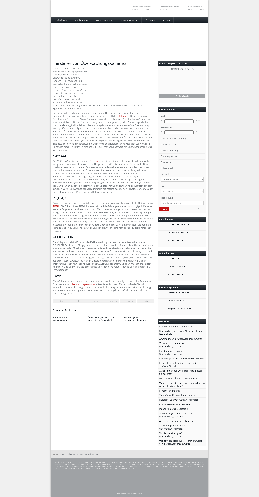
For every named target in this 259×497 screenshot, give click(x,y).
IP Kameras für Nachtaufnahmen (176, 326)
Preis (163, 116)
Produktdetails (182, 96)
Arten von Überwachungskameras (176, 421)
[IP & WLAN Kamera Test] (77, 8)
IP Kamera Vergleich (169, 390)
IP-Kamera (124, 116)
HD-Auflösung (170, 150)
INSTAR (56, 206)
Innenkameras (80, 19)
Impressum (121, 493)
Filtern (164, 209)
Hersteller (166, 174)
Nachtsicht (168, 168)
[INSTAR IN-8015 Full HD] (182, 82)
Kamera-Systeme (129, 19)
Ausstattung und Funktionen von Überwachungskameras (176, 415)
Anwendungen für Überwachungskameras (180, 338)
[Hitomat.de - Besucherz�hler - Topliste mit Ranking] (124, 481)
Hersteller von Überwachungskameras (178, 399)
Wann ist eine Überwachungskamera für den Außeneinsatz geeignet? (182, 385)
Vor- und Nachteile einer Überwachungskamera (171, 345)
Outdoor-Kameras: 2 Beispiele (174, 404)
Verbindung (167, 197)
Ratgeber (166, 19)
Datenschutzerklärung (134, 493)
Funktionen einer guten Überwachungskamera (171, 352)
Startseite (62, 19)
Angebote (150, 19)
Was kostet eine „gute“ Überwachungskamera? (171, 435)
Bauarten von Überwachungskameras (178, 378)
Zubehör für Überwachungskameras (177, 395)
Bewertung (166, 127)
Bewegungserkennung (174, 138)
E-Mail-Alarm (169, 144)
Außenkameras (104, 19)
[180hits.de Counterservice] (165, 481)
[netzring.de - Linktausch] (190, 481)
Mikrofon (168, 162)
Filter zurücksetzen (197, 209)
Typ (162, 185)
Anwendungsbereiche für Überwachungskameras (172, 427)
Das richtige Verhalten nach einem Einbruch (181, 358)
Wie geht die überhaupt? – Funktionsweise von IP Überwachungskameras (180, 442)
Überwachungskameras (83, 284)
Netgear (94, 161)
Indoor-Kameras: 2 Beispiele (173, 408)
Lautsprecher (170, 156)
